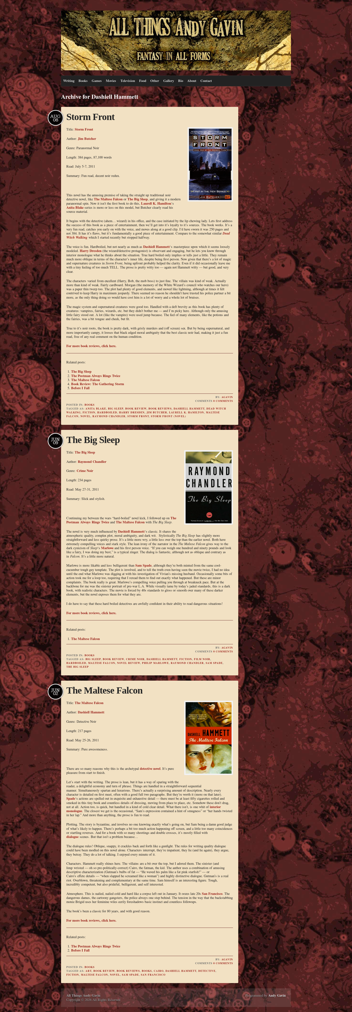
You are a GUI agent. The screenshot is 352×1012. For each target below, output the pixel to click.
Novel (85, 416)
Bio (180, 80)
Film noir (202, 659)
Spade (70, 798)
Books (83, 80)
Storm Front (90, 116)
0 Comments (223, 401)
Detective (207, 971)
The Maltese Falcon (108, 199)
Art (88, 971)
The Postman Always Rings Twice (95, 375)
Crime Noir (85, 470)
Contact (206, 80)
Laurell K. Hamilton (156, 203)
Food (142, 80)
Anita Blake (75, 207)
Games (97, 80)
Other (154, 80)
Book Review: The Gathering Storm (97, 383)
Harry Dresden (91, 250)
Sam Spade (143, 565)
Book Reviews (160, 408)
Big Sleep (115, 408)
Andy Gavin (277, 995)
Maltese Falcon (101, 663)
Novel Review (128, 663)
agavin (227, 397)
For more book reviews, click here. (91, 345)
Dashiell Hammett (156, 246)
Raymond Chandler (108, 416)
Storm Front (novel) (168, 416)
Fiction (89, 412)
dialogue (72, 836)
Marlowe (107, 547)
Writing (68, 80)
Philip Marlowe (155, 663)
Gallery (168, 80)
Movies (111, 80)
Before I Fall (80, 387)
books (147, 971)
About (191, 80)
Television (127, 80)
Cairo (159, 971)
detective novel (150, 768)
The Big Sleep (137, 199)
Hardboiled (107, 412)
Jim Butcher (87, 138)
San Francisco (212, 893)
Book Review (136, 408)
